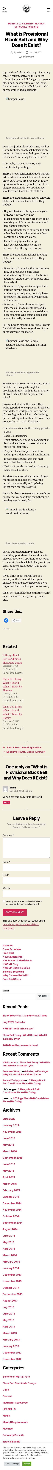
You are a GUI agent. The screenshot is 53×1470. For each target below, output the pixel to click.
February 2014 (11, 1261)
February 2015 (11, 1190)
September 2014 (12, 1222)
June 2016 (9, 1138)
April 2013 (9, 1326)
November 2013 (12, 1281)
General (7, 1396)
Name (6, 862)
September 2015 (12, 1157)
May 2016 (8, 1144)
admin (20, 52)
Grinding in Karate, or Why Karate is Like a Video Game (26, 1073)
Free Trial (8, 953)
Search (6, 990)
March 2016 (10, 1151)
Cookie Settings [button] (12, 1464)
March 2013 (10, 1333)
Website (6, 888)
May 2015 (8, 1170)
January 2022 (11, 1125)
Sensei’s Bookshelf (13, 971)
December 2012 (12, 1352)
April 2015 (9, 1177)
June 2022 (9, 1118)
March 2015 (10, 1183)
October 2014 (11, 1216)
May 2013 (8, 1320)
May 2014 (8, 1242)
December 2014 (12, 1203)
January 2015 (11, 1196)
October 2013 (11, 1287)
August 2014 (10, 1229)
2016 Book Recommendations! (20, 1045)
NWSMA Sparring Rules (16, 967)
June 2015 (9, 1164)
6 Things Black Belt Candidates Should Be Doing (12, 659)
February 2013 (11, 1339)
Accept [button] (27, 1464)
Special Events (11, 1441)
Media (6, 1415)
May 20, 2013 (36, 52)
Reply (6, 802)
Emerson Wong (11, 1071)
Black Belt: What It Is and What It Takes (25, 1015)
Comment (8, 835)
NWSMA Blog (10, 964)
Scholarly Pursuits (26, 27)
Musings (40, 24)
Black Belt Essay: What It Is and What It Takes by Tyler (26, 1064)
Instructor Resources (15, 1402)
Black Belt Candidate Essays (19, 1383)
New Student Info (12, 956)
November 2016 (12, 1131)
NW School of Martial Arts (17, 960)
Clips (6, 1389)
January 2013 (11, 1346)
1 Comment (28, 56)
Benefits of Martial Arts (16, 1376)
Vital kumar (9, 1062)
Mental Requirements (21, 24)
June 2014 (9, 1235)
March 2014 (10, 1255)
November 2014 (12, 1209)
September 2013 (12, 1294)
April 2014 (9, 1248)
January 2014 (11, 1268)
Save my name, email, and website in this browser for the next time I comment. (23, 902)
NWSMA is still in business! (18, 1028)
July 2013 (8, 1307)
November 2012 (12, 1359)
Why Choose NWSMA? (16, 975)
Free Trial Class (12, 979)
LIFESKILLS (9, 1409)
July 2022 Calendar (14, 1022)
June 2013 (9, 1313)
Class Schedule (12, 949)
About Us (8, 945)
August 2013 (10, 1300)
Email (6, 875)
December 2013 (12, 1274)
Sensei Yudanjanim (14, 1080)
